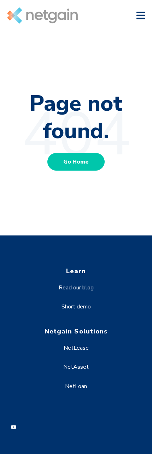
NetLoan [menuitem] (76, 386)
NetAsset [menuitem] (76, 367)
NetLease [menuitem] (76, 348)
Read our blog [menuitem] (76, 288)
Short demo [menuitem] (76, 307)
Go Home (76, 162)
